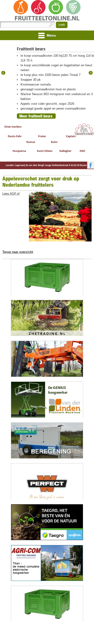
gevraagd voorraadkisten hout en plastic (48, 89)
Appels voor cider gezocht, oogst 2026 (47, 103)
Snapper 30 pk (30, 79)
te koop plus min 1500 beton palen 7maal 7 (50, 75)
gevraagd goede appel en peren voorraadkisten (53, 108)
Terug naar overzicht (17, 252)
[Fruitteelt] (47, 10)
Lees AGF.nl (11, 193)
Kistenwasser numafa (35, 84)
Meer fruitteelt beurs (35, 116)
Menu (51, 35)
